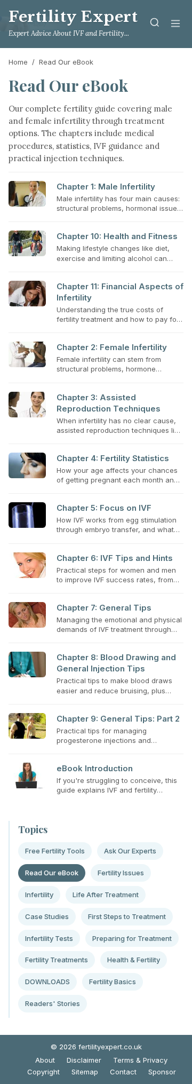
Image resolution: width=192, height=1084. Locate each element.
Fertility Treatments (56, 959)
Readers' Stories (52, 1003)
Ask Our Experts (130, 850)
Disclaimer (84, 1060)
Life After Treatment (106, 894)
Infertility (39, 894)
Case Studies (47, 916)
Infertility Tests (49, 938)
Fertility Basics (112, 981)
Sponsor (162, 1071)
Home (18, 62)
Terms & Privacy (140, 1060)
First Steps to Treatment (127, 916)
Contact (123, 1071)
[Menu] (175, 24)
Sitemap (84, 1071)
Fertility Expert (73, 16)
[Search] (154, 24)
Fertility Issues (121, 872)
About (45, 1060)
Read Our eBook (51, 872)
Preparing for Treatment (132, 938)
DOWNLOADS (47, 981)
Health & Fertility (133, 959)
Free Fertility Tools (55, 850)
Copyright (43, 1071)
